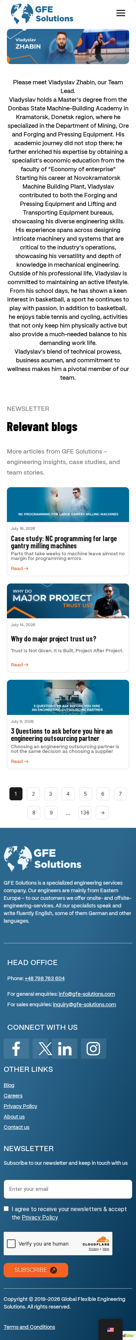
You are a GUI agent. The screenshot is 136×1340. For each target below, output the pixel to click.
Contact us (16, 1127)
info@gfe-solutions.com (87, 994)
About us (14, 1117)
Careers (13, 1096)
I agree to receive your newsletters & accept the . (69, 1213)
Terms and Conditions (29, 1327)
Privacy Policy (20, 1106)
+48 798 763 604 (45, 978)
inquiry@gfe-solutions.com (84, 1004)
